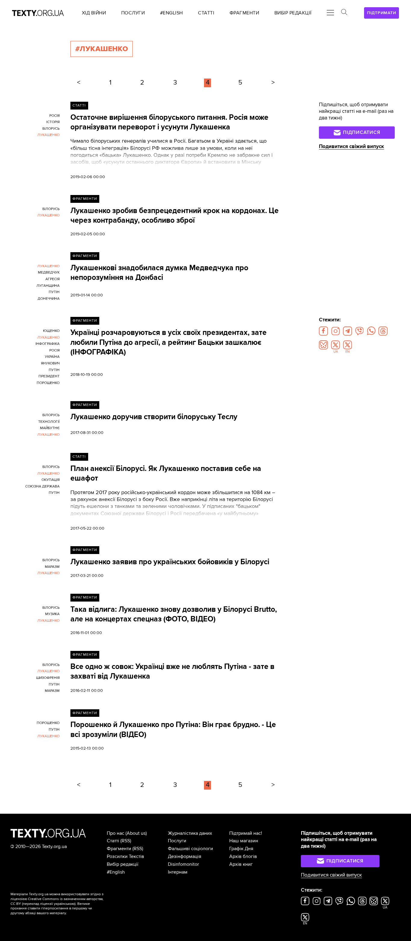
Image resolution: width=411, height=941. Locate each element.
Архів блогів (243, 856)
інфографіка (48, 344)
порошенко (48, 383)
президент (49, 376)
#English (116, 872)
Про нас (115, 833)
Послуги (177, 841)
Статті (79, 105)
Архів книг (241, 864)
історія (53, 122)
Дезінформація (184, 856)
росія (54, 115)
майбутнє (50, 428)
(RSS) (125, 841)
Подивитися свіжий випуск (351, 147)
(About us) (136, 833)
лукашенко (48, 135)
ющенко (51, 331)
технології (49, 421)
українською (64, 904)
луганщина (48, 285)
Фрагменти (85, 199)
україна (52, 356)
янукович (50, 363)
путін (54, 292)
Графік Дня (241, 849)
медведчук (49, 272)
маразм (52, 567)
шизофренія (48, 678)
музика (52, 614)
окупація (51, 480)
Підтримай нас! (245, 833)
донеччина (49, 298)
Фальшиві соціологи (190, 849)
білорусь (51, 128)
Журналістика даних (190, 833)
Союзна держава (42, 486)
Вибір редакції (122, 864)
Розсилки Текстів (125, 856)
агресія (52, 279)
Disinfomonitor (183, 864)
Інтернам (177, 872)
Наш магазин (243, 841)
